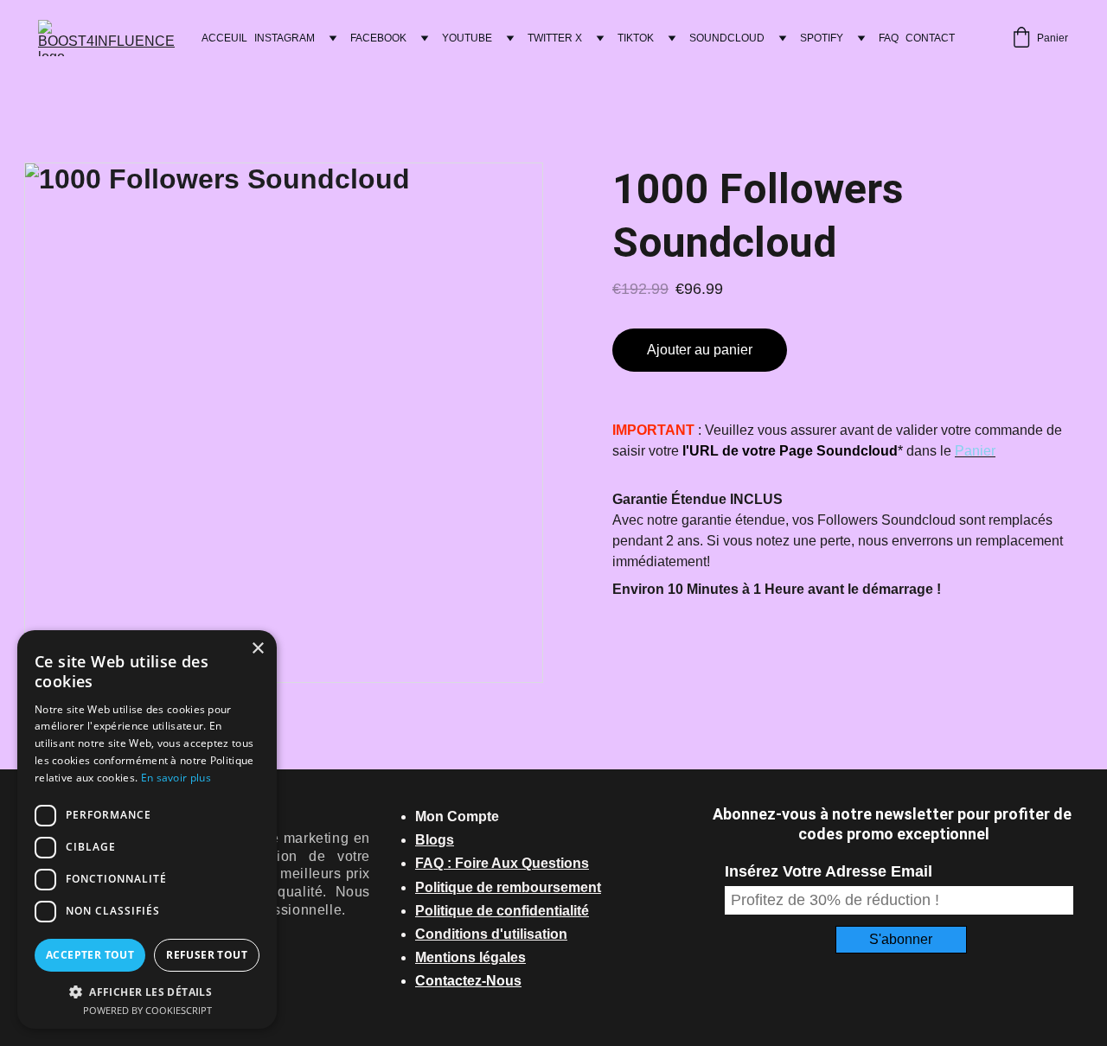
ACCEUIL (224, 38)
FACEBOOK (378, 38)
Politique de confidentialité (502, 910)
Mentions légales (470, 957)
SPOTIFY (821, 38)
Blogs (434, 839)
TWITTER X (555, 38)
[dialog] (147, 829)
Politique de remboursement (508, 887)
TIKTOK (635, 38)
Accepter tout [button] (90, 954)
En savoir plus (176, 777)
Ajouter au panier (699, 349)
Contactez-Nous (468, 980)
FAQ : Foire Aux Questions (502, 863)
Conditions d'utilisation (491, 934)
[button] (147, 991)
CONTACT (930, 38)
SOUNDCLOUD (727, 38)
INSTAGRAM (284, 38)
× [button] (257, 648)
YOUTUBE (467, 38)
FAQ (889, 38)
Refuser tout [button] (206, 954)
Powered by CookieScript (147, 1010)
